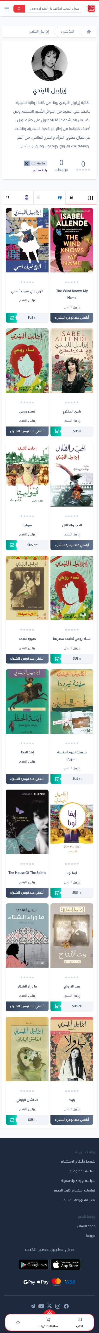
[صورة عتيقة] (27, 588)
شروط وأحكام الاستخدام (78, 1161)
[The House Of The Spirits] (27, 822)
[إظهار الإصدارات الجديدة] (49, 1312)
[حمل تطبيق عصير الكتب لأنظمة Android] (33, 1264)
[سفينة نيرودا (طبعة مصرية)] (71, 701)
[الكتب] (80, 1319)
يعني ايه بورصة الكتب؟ (79, 1200)
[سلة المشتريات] (48, 1319)
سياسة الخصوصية (82, 1171)
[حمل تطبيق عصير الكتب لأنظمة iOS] (65, 1264)
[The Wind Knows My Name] (71, 240)
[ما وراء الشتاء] (27, 935)
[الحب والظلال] (71, 474)
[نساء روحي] (27, 360)
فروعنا (90, 1236)
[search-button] (19, 9)
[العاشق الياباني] (27, 1049)
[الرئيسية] (89, 31)
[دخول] (18, 1322)
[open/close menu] (7, 9)
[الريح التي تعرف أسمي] (27, 240)
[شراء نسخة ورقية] (27, 318)
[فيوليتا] (27, 474)
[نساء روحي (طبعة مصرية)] (71, 588)
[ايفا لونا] (71, 822)
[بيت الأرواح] (71, 935)
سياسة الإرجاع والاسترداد (78, 1181)
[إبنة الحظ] (27, 701)
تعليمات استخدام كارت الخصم (74, 1190)
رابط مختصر (39, 170)
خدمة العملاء (86, 1226)
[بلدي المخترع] (71, 360)
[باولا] (71, 1049)
